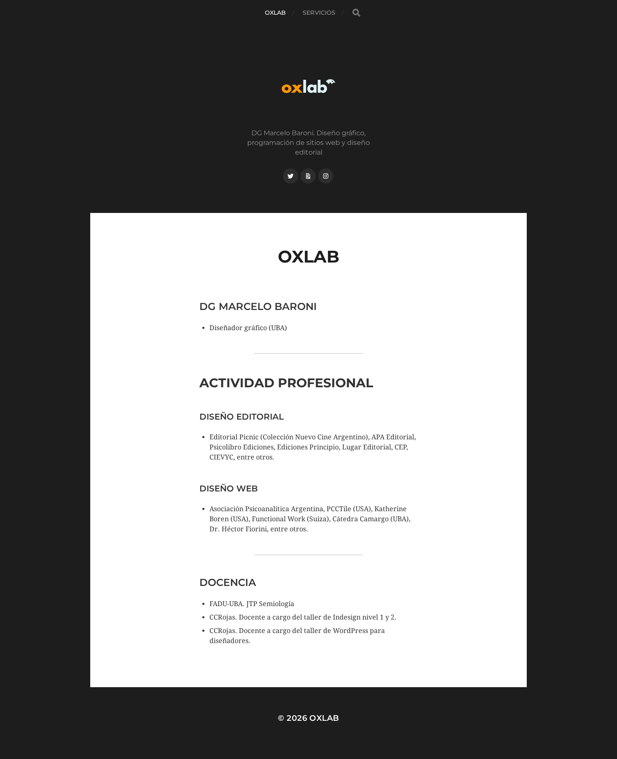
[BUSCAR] (356, 13)
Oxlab (275, 12)
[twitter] (290, 176)
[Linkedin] (308, 176)
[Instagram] (325, 176)
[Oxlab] (309, 86)
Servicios (319, 12)
